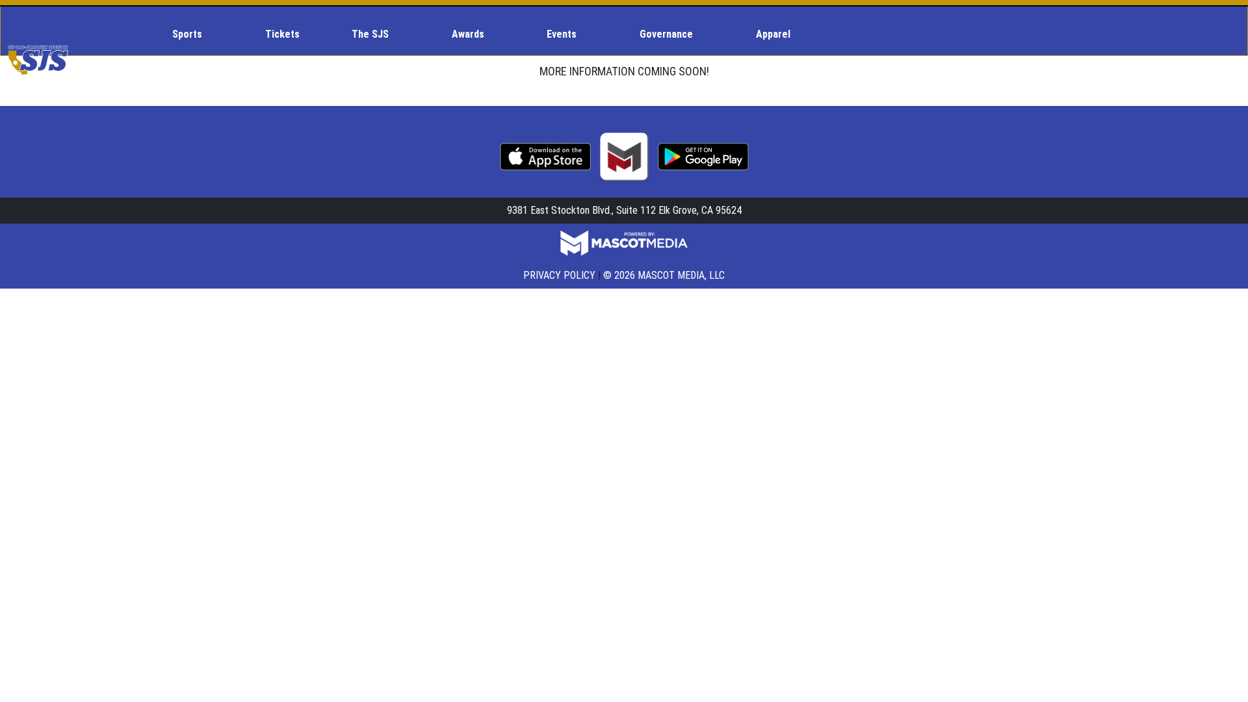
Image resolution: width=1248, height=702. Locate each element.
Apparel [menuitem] (773, 34)
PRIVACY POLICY (559, 275)
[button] (192, 34)
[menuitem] (192, 34)
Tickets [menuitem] (282, 34)
